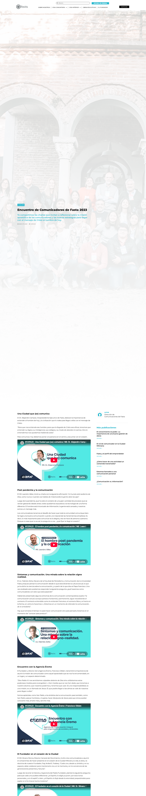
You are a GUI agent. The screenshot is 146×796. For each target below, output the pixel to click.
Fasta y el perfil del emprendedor (110, 454)
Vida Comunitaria (58, 7)
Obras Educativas (89, 7)
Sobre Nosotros (44, 7)
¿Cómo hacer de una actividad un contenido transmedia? (110, 463)
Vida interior (74, 7)
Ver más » (99, 438)
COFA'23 (33, 224)
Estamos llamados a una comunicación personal (107, 473)
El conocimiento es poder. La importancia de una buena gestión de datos (112, 434)
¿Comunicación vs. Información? (110, 481)
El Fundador (103, 7)
